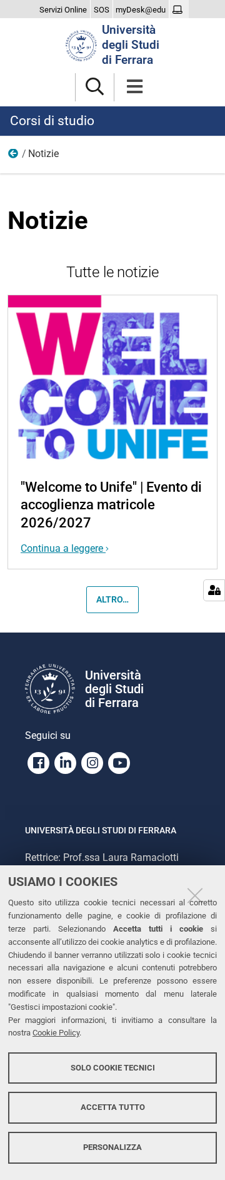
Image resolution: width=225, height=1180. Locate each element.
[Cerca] (95, 87)
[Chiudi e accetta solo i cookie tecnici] (195, 895)
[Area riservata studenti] (179, 10)
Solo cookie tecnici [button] (113, 1067)
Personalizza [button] (112, 1147)
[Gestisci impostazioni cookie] (214, 590)
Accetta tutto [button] (113, 1107)
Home (14, 156)
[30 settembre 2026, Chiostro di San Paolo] (112, 378)
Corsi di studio (52, 120)
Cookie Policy (55, 1032)
